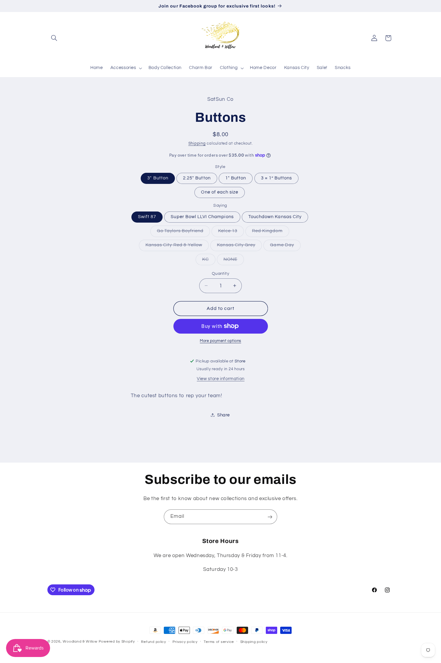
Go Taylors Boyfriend (183, 232)
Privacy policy (185, 642)
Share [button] (223, 414)
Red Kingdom (270, 232)
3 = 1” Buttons (276, 178)
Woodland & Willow (80, 641)
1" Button (235, 178)
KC (208, 260)
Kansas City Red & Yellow (177, 246)
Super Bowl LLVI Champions (202, 216)
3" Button (157, 178)
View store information (220, 378)
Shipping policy (254, 642)
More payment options (220, 341)
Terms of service (219, 642)
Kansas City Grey (239, 246)
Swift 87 (147, 216)
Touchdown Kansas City (275, 216)
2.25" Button (197, 178)
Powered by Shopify (117, 641)
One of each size (219, 192)
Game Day (285, 246)
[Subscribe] (270, 516)
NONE (234, 260)
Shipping (197, 144)
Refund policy (153, 642)
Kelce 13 (231, 232)
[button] (54, 38)
